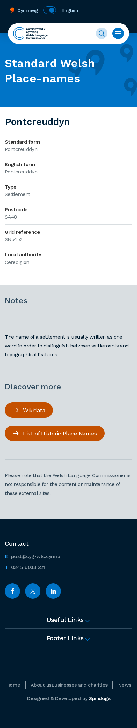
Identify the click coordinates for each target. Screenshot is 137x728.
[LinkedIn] (53, 591)
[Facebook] (12, 591)
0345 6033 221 (25, 567)
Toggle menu (118, 33)
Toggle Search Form (101, 33)
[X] (32, 591)
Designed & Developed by (68, 698)
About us (41, 685)
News (124, 685)
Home (13, 685)
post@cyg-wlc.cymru (32, 556)
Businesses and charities (79, 685)
